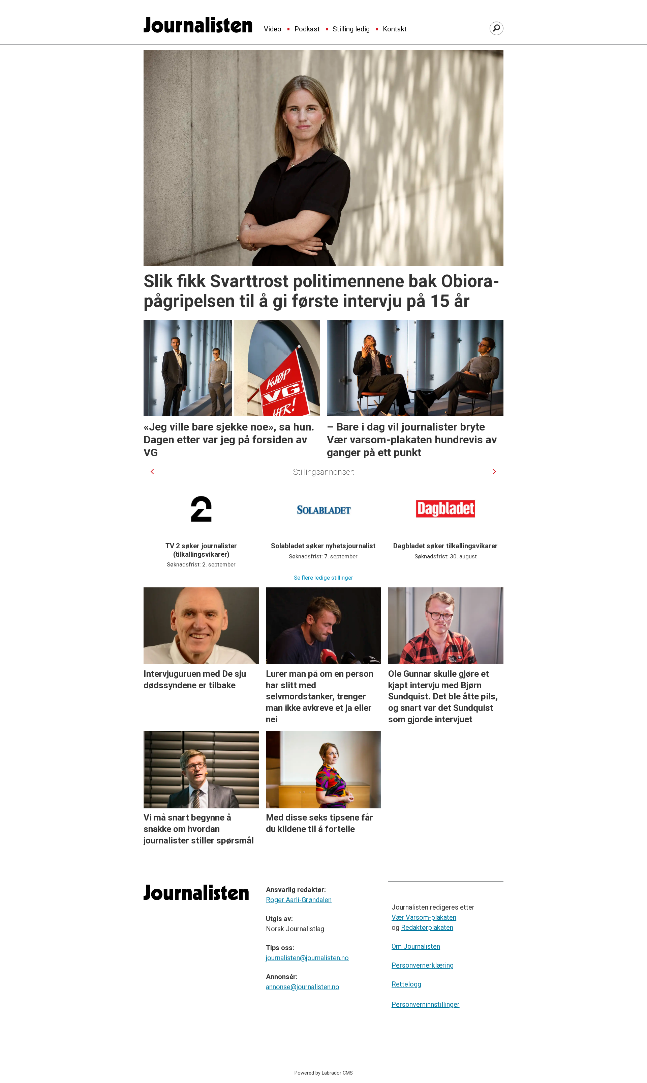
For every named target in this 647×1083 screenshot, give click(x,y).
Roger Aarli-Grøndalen (299, 900)
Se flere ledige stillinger (323, 577)
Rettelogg (406, 984)
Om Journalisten (416, 946)
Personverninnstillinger (426, 1004)
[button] (152, 471)
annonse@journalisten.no (302, 987)
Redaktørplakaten (427, 927)
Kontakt (395, 29)
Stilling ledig (351, 29)
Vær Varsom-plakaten (424, 917)
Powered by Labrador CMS (324, 1073)
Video (272, 29)
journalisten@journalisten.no (307, 958)
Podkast (307, 29)
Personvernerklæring (423, 965)
